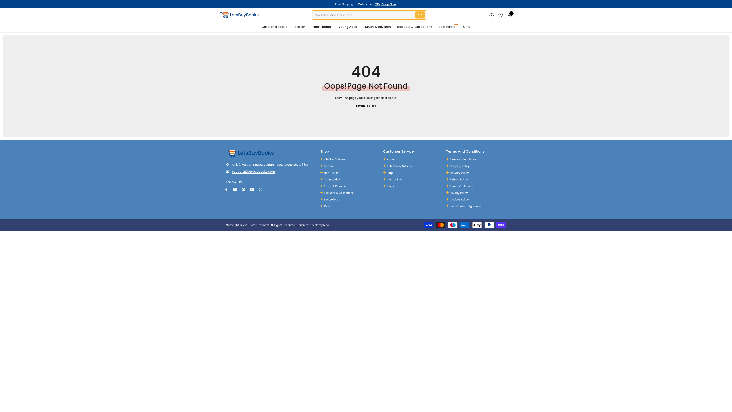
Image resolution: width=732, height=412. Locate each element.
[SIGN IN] (491, 15)
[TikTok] (252, 189)
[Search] (369, 15)
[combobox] (363, 15)
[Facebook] (226, 189)
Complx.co (322, 225)
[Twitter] (260, 189)
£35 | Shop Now (385, 4)
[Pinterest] (243, 189)
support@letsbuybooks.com (253, 171)
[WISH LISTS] (500, 15)
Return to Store (366, 105)
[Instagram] (235, 189)
